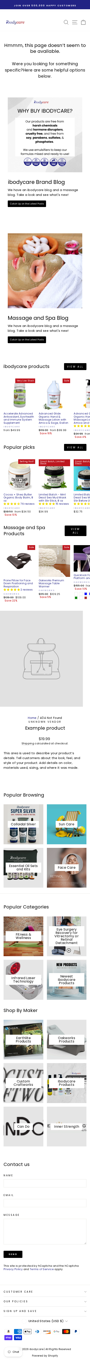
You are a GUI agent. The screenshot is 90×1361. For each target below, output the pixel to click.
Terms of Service (42, 1269)
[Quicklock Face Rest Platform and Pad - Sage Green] (76, 597)
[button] (12, 504)
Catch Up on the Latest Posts (27, 203)
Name (8, 1175)
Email (9, 1195)
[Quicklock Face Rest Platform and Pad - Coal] (76, 593)
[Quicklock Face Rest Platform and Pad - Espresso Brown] (85, 597)
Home (32, 718)
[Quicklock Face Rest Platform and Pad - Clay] (80, 597)
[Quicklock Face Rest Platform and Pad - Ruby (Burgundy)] (80, 593)
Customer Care (18, 1291)
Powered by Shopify (45, 1355)
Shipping (28, 743)
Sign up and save (20, 1311)
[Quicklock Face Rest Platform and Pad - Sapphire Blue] (85, 593)
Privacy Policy (13, 1269)
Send (13, 1254)
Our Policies (16, 1301)
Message (12, 1215)
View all (75, 366)
